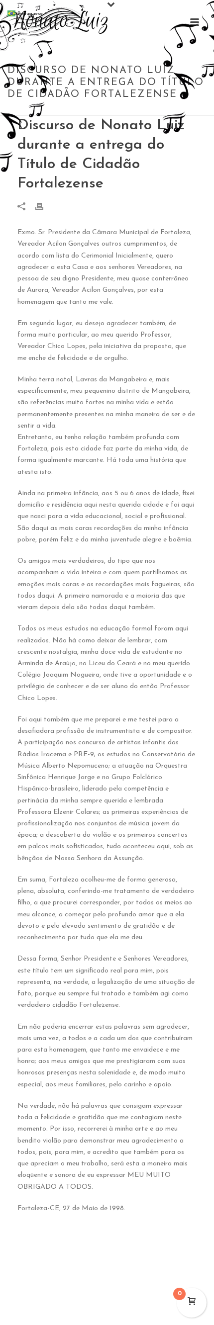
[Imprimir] (44, 206)
